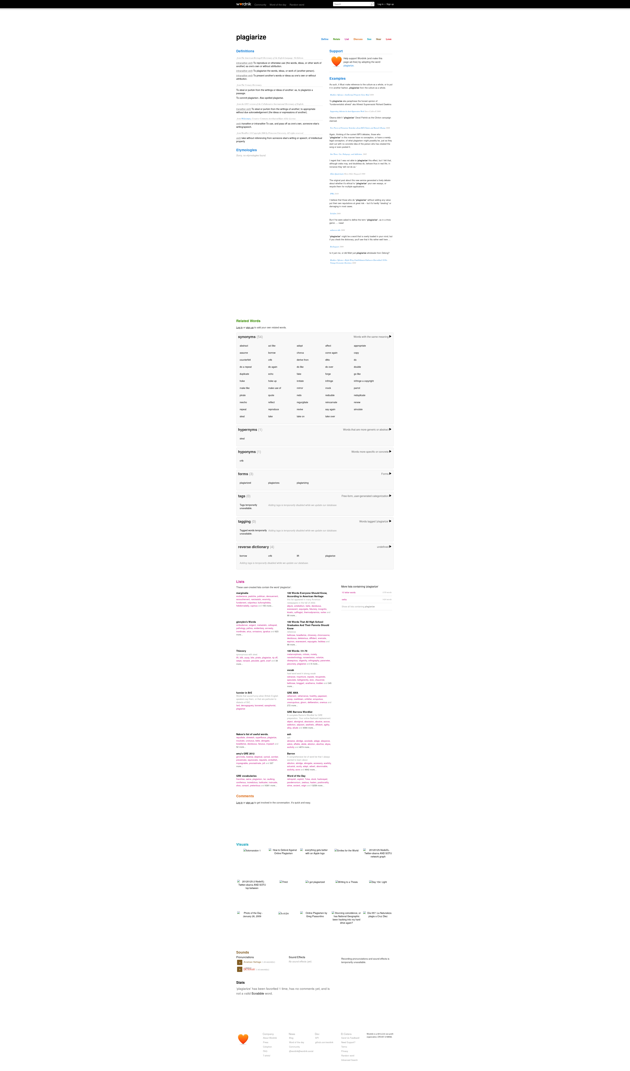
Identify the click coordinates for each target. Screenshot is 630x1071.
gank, (263, 660)
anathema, (310, 683)
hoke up (272, 380)
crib (270, 359)
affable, (297, 743)
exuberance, (242, 596)
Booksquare (334, 246)
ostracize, (292, 676)
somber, (275, 756)
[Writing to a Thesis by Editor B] (347, 881)
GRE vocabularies (246, 775)
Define (324, 39)
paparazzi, (322, 695)
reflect (271, 402)
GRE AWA (292, 692)
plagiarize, (267, 657)
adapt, (306, 766)
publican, (261, 596)
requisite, (263, 759)
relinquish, (292, 779)
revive (300, 409)
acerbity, (327, 763)
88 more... (292, 615)
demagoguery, (248, 705)
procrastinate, (255, 763)
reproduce (273, 409)
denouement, (272, 596)
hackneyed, (322, 779)
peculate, (255, 660)
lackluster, (264, 782)
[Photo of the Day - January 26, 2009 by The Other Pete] (252, 914)
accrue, (327, 721)
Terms (344, 1046)
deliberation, (314, 702)
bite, (253, 657)
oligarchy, (303, 660)
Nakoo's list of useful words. (252, 734)
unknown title (335, 230)
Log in (239, 327)
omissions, (257, 631)
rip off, (275, 657)
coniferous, (241, 782)
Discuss (358, 39)
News (292, 1034)
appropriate (360, 345)
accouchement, (243, 599)
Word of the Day (296, 775)
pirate (243, 395)
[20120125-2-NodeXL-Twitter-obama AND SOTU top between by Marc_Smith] (252, 884)
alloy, (290, 727)
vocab (290, 670)
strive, (290, 785)
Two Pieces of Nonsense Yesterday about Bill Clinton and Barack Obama (357, 128)
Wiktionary (246, 118)
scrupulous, (318, 698)
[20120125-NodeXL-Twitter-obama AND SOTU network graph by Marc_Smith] (378, 853)
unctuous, (250, 740)
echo (270, 373)
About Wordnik (270, 1037)
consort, (246, 785)
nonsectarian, (309, 657)
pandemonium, (294, 782)
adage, (317, 740)
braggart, (300, 683)
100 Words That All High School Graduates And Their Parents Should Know (308, 625)
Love (388, 39)
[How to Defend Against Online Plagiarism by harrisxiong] (283, 851)
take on (300, 416)
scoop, (290, 698)
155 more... (267, 605)
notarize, (320, 657)
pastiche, (252, 596)
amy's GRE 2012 (245, 753)
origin (304, 785)
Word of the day (278, 4)
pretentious (255, 785)
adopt (300, 345)
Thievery (241, 650)
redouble (330, 395)
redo (299, 395)
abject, (290, 721)
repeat (243, 409)
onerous (324, 702)
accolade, (309, 740)
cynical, (267, 756)
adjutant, (301, 724)
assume (244, 352)
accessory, (319, 763)
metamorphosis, (295, 654)
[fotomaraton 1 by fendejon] (252, 850)
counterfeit (245, 359)
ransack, (247, 660)
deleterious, (303, 638)
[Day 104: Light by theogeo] (378, 881)
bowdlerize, (302, 635)
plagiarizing (303, 482)
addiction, (292, 724)
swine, (249, 779)
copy (356, 352)
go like (357, 373)
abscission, (309, 721)
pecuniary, (292, 663)
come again (331, 352)
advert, (312, 766)
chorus (300, 352)
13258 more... (317, 785)
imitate (300, 380)
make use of (274, 388)
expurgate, (304, 608)
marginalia (242, 593)
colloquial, (272, 625)
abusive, (319, 721)
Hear (378, 39)
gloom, (304, 702)
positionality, (323, 782)
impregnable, (242, 763)
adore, (290, 743)
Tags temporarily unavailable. (248, 506)
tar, (265, 779)
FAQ (265, 1051)
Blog (291, 1037)
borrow (271, 352)
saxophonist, (270, 705)
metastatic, (262, 625)
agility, (327, 724)
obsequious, (293, 660)
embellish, (273, 759)
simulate (358, 409)
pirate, (258, 657)
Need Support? (348, 1042)
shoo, (239, 785)
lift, (238, 657)
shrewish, (251, 737)
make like (245, 388)
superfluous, (261, 737)
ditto (327, 359)
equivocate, (253, 759)
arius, (249, 631)
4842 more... (311, 769)
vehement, (292, 695)
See (369, 39)
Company (268, 1034)
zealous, (306, 782)
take (270, 416)
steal (242, 416)
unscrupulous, (294, 702)
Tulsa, (308, 779)
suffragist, (299, 612)
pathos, (250, 628)
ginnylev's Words (246, 621)
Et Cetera (346, 1034)
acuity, (299, 766)
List (347, 39)
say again (330, 409)
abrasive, (291, 740)
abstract (244, 345)
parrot (357, 388)
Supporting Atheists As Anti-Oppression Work (347, 111)
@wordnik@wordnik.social (301, 1051)
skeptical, (259, 756)
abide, (304, 743)
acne (298, 769)
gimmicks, (241, 756)
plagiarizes (273, 482)
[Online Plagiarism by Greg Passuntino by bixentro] (315, 914)
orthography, (314, 660)
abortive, (320, 743)
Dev (317, 1034)
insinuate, (273, 782)
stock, (314, 779)
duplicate (244, 373)
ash (289, 734)
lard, (238, 705)
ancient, (297, 785)
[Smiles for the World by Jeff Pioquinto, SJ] (346, 850)
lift (298, 555)
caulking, (271, 779)
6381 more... (271, 785)
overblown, (299, 698)
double (357, 366)
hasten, (314, 782)
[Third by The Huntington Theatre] (284, 881)
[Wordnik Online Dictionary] (243, 3)
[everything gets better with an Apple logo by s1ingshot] (315, 851)
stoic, (312, 679)
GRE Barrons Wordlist (299, 711)
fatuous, (262, 743)
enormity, (266, 599)
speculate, (292, 679)
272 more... (292, 705)
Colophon (267, 1046)
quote (271, 395)
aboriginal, (299, 721)
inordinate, (241, 631)
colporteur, (253, 602)
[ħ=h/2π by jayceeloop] (283, 913)
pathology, (241, 628)
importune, (302, 676)
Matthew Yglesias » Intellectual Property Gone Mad (349, 94)
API (317, 1037)
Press (265, 1042)
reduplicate (359, 395)
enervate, (322, 638)
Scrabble (258, 993)
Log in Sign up (386, 4)
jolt (264, 763)
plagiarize (349, 65)
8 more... (315, 663)
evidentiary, (259, 628)
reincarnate (331, 402)
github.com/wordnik (324, 1042)
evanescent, (293, 608)
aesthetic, (310, 724)
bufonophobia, (264, 602)
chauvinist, (320, 679)
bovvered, (259, 705)
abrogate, (265, 740)
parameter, (325, 660)
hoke (242, 380)
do (355, 359)
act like (271, 345)
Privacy (344, 1051)
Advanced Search (349, 1059)
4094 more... (309, 727)
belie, (309, 605)
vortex (324, 612)
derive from (303, 359)
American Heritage (253, 961)
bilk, (242, 657)
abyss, (328, 743)
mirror (300, 388)
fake (299, 373)
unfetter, (308, 698)
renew (357, 402)
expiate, (311, 676)
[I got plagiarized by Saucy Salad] (315, 881)
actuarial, (291, 766)
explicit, (301, 779)
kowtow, (250, 756)
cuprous (254, 605)
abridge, (300, 740)
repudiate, (241, 737)
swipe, (239, 660)
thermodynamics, (312, 612)
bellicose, (291, 635)
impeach (270, 743)
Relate (336, 39)
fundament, (242, 602)
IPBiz (332, 193)
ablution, (312, 743)
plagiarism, (257, 779)
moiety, (314, 654)
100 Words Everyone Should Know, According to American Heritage (307, 594)
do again (272, 366)
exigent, (253, 625)
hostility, (314, 695)
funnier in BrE (244, 692)
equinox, (291, 641)
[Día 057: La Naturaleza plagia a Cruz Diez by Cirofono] (378, 914)
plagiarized (245, 482)
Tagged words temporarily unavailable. (253, 531)
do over (329, 366)
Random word (297, 4)
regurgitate (302, 402)
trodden (320, 683)
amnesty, (269, 628)
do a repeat (246, 366)
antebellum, (300, 605)
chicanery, (312, 635)
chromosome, (323, 635)
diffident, (313, 638)
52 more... (241, 746)
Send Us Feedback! (350, 1037)
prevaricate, (242, 759)
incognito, (322, 608)
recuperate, (320, 676)
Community (260, 4)
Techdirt (333, 213)
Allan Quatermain (337, 174)
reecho (243, 402)
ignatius (267, 631)
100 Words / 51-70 (297, 650)
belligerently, (303, 679)
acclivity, (291, 769)
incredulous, (253, 782)
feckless (322, 641)
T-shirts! (266, 1055)
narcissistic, (256, 599)
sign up (250, 327)
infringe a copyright (364, 380)
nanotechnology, (295, 657)
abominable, (322, 766)
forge (328, 373)
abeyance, (325, 740)
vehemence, (304, 695)
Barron (291, 753)
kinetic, (290, 612)
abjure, (290, 605)
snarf (268, 660)
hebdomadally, (243, 605)
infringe (329, 380)
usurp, (247, 657)
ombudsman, (242, 625)
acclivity (291, 747)
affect (328, 345)
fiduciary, (313, 608)
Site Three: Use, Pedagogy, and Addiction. (346, 154)
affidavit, (319, 724)
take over (330, 416)
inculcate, (241, 740)
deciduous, (317, 605)
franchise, (241, 779)
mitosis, (307, 654)
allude (296, 727)
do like (300, 366)
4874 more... (305, 747)
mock (328, 388)
